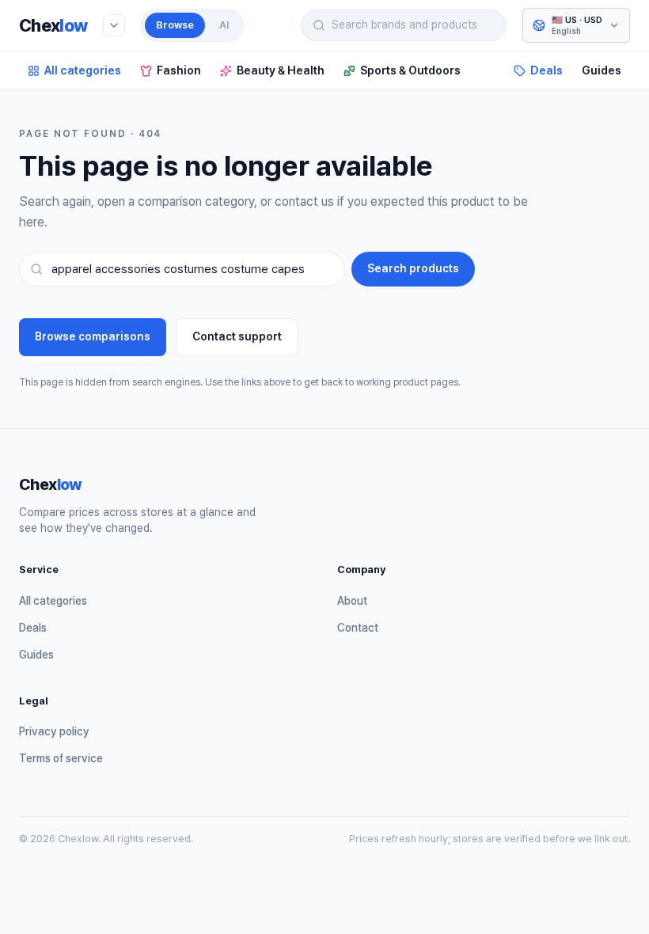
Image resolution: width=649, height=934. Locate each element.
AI (224, 25)
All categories (82, 70)
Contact (357, 627)
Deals (546, 70)
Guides (601, 70)
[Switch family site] (114, 25)
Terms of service (61, 758)
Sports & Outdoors (410, 70)
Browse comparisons (92, 336)
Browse (175, 25)
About (352, 600)
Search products (413, 268)
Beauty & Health (280, 70)
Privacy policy (54, 731)
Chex (53, 25)
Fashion (179, 70)
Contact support (237, 336)
